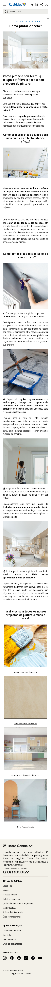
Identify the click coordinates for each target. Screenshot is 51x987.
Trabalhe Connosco (11, 899)
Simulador (7, 935)
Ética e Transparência (12, 916)
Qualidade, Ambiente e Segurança (18, 903)
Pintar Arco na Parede (25, 827)
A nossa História (10, 894)
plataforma (42, 335)
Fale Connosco (9, 939)
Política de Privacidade (13, 912)
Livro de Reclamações (12, 943)
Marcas (6, 890)
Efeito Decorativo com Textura (25, 724)
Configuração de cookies (20, 973)
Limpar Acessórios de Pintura (25, 672)
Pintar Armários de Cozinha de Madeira (26, 775)
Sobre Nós (7, 885)
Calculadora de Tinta (12, 930)
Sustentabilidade (10, 908)
